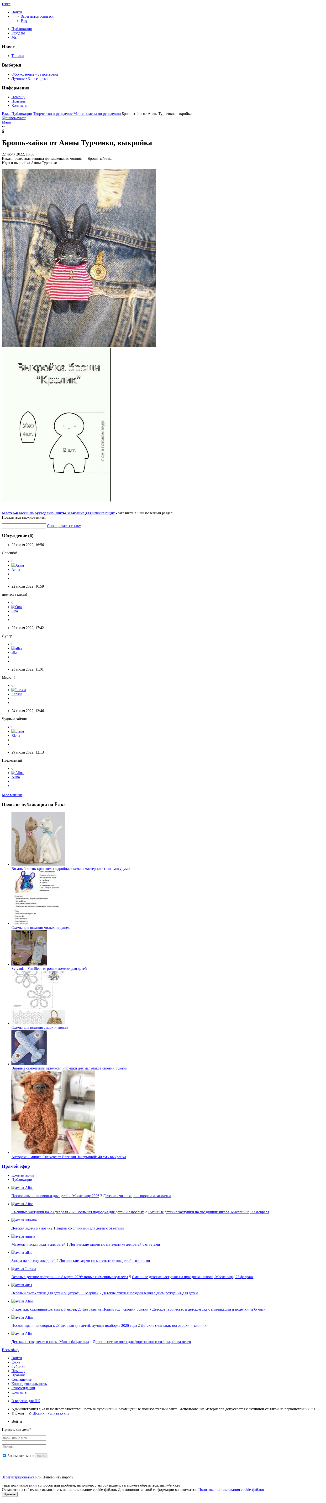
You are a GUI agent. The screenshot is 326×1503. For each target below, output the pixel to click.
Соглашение (21, 1379)
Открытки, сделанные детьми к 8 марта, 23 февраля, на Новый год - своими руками (79, 1309)
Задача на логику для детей (33, 1261)
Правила (18, 101)
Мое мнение (12, 795)
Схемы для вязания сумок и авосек (39, 1027)
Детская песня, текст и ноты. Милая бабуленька (50, 1342)
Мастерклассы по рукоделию (98, 114)
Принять (10, 1494)
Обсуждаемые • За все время (34, 74)
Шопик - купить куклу (50, 1413)
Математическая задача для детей (38, 1244)
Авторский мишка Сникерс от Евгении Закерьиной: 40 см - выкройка (68, 1157)
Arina (15, 570)
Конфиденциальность (29, 1384)
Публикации (21, 29)
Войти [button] (16, 1421)
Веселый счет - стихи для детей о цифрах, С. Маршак (55, 1293)
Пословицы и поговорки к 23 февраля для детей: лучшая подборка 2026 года (74, 1325)
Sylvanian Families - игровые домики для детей (49, 968)
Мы (14, 37)
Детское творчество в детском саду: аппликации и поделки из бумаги (209, 1309)
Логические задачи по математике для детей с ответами (114, 1244)
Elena (15, 735)
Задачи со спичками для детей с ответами (90, 1228)
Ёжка (6, 4)
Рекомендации (23, 1388)
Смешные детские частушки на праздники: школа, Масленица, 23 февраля (208, 1212)
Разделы (18, 33)
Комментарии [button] (22, 1175)
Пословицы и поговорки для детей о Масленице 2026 (55, 1196)
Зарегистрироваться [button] (37, 16)
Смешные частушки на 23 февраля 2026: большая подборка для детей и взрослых (77, 1212)
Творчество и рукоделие (53, 114)
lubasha (30, 1220)
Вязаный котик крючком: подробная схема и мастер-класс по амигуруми (70, 869)
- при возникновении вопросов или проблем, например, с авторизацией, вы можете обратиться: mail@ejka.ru (91, 1485)
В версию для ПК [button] (25, 1401)
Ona (14, 611)
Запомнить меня (21, 1456)
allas (14, 653)
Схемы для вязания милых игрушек (40, 927)
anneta (29, 1236)
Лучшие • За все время (29, 79)
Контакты (19, 105)
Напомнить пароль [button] (57, 1477)
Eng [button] (24, 21)
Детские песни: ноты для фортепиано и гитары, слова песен (142, 1342)
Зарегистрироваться (18, 1477)
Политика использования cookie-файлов (231, 1490)
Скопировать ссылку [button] (64, 526)
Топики (17, 56)
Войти (16, 1358)
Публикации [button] (21, 1180)
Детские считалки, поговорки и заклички (137, 1196)
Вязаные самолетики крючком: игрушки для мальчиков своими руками (69, 1068)
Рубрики (18, 1366)
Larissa (16, 694)
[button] (16, 12)
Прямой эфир (16, 1166)
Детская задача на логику (32, 1228)
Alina (15, 777)
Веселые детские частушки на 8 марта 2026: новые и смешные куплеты (69, 1277)
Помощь (18, 97)
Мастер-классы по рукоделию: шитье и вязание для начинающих (58, 513)
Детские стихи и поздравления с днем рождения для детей (150, 1293)
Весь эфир (10, 1350)
